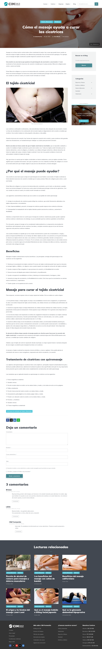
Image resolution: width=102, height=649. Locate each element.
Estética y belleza (62, 640)
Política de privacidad (24, 471)
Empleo (68, 4)
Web (7, 461)
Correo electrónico (11, 454)
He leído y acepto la (19, 471)
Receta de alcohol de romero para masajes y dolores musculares (17, 578)
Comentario (9, 432)
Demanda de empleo (39, 637)
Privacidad (12, 636)
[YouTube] (16, 645)
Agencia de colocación (39, 642)
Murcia (84, 637)
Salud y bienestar (62, 628)
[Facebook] (10, 645)
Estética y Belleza (80, 85)
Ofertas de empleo (38, 634)
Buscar (84, 65)
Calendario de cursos (39, 640)
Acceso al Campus (38, 631)
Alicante (85, 628)
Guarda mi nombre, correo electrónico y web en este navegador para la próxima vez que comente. (31, 468)
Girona (84, 634)
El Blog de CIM (37, 628)
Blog (74, 4)
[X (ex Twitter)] (13, 645)
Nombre (8, 447)
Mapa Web (12, 641)
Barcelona (85, 631)
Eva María (57, 36)
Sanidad (77, 91)
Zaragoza (85, 642)
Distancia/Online (87, 645)
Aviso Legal (12, 633)
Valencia (85, 640)
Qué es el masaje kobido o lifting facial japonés (46, 611)
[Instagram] (20, 645)
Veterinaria (78, 94)
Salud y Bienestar (46, 22)
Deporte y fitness (62, 634)
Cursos (45, 4)
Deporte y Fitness (80, 82)
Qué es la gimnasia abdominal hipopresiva (73, 611)
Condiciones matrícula (15, 639)
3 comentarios (37, 36)
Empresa (61, 4)
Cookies (11, 630)
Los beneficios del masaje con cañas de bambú (44, 578)
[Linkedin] (23, 645)
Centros (53, 4)
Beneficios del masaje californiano (73, 577)
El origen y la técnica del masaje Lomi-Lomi (18, 611)
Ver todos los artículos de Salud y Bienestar (19, 411)
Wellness (57, 22)
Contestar (15, 501)
